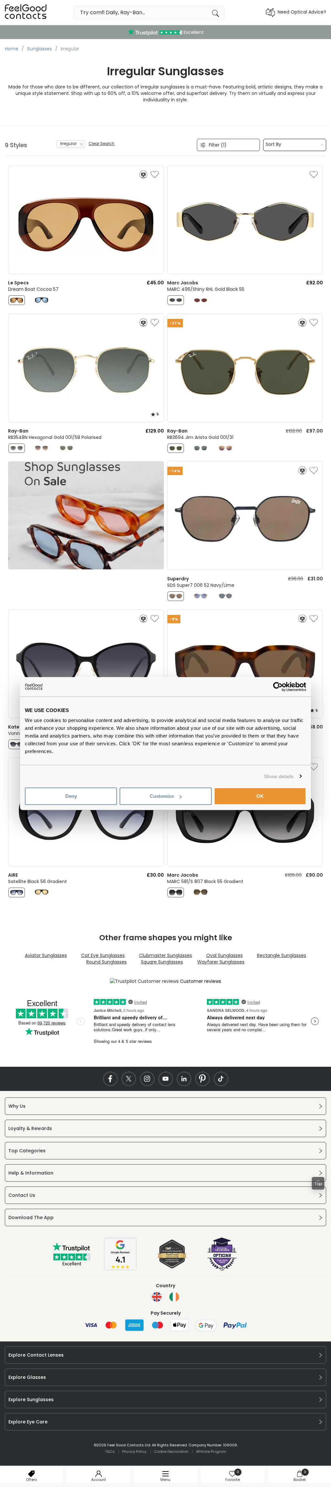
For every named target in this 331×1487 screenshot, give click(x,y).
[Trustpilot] (71, 1264)
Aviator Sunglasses (46, 955)
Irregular (68, 143)
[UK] (157, 1297)
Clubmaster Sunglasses (165, 955)
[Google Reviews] (120, 1268)
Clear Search (101, 143)
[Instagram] (147, 1079)
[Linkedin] (184, 1079)
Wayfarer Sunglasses (220, 962)
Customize (162, 796)
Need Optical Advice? (302, 12)
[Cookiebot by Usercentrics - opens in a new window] (278, 686)
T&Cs (110, 1451)
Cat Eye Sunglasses (103, 955)
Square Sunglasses (162, 962)
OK (260, 796)
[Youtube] (165, 1079)
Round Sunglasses (106, 962)
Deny (71, 796)
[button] (318, 1183)
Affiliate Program (211, 1451)
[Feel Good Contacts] (26, 12)
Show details (279, 776)
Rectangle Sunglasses (281, 955)
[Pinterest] (202, 1079)
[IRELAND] (174, 1297)
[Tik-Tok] (221, 1079)
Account (98, 1479)
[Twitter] (129, 1079)
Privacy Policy (134, 1451)
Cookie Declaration (171, 1451)
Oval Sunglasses (224, 955)
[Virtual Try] (143, 174)
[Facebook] (110, 1079)
